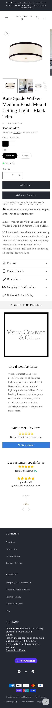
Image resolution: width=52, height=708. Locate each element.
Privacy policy (11, 702)
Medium (10, 155)
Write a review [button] (26, 445)
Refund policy (40, 697)
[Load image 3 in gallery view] (42, 86)
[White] (13, 143)
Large (27, 156)
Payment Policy (13, 596)
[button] (6, 17)
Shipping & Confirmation (18, 582)
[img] (26, 467)
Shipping (16, 132)
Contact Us (11, 549)
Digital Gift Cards (14, 603)
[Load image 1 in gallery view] (10, 86)
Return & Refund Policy (18, 589)
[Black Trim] (5, 143)
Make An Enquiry (26, 195)
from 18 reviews (24, 470)
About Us (10, 542)
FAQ (8, 610)
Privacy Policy (13, 556)
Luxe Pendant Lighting (22, 697)
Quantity (6, 169)
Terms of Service (14, 563)
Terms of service (27, 702)
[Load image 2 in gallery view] (26, 86)
